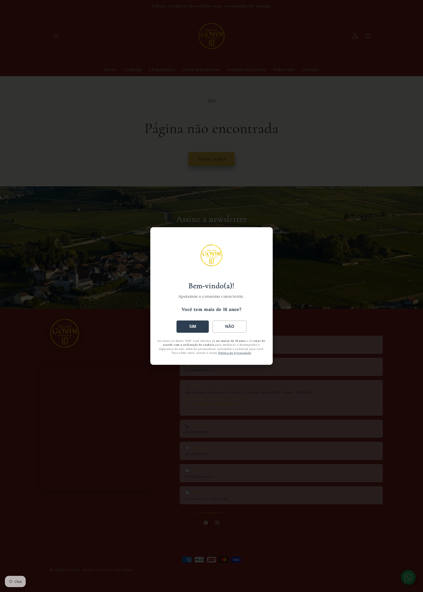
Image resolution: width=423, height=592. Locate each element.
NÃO (229, 326)
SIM (192, 326)
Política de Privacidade (234, 353)
